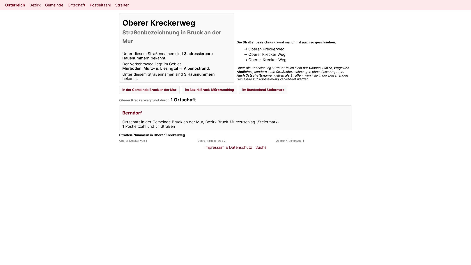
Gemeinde (54, 5)
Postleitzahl (100, 5)
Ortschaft (76, 5)
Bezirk (35, 5)
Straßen (122, 5)
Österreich (15, 5)
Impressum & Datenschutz (228, 147)
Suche (261, 147)
